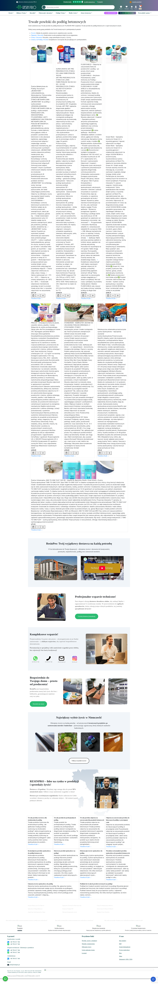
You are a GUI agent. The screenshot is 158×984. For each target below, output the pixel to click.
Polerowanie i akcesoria (45, 13)
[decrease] (38, 295)
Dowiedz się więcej (38, 704)
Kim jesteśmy (122, 940)
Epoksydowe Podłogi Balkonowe (35, 908)
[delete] (33, 295)
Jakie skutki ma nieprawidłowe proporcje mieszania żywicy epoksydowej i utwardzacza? (74, 920)
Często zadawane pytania (88, 950)
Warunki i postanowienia (88, 944)
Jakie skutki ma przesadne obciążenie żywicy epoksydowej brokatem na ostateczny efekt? (123, 920)
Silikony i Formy (21, 13)
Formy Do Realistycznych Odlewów (105, 905)
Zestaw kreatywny (86, 13)
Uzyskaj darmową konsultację (86, 616)
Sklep (120, 956)
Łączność (84, 953)
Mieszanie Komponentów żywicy (69, 912)
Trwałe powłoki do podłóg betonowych (57, 22)
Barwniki (32, 13)
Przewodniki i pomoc (144, 13)
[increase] (43, 295)
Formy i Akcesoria (36, 37)
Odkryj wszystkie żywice (79, 760)
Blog (120, 953)
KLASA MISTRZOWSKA (127, 13)
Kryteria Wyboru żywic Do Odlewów (36, 905)
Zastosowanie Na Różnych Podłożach (105, 908)
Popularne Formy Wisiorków (103, 912)
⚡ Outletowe (111, 13)
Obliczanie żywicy (86, 947)
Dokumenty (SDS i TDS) (125, 959)
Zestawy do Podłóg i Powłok (39, 39)
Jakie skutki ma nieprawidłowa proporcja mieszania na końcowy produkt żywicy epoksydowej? (26, 920)
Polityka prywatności (11, 975)
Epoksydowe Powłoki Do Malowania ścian (71, 905)
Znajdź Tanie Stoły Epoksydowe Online (36, 912)
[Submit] (44, 7)
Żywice (10, 13)
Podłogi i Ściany (60, 13)
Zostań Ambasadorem (124, 947)
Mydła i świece (73, 13)
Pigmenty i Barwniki (37, 35)
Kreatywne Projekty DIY (67, 908)
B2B (120, 944)
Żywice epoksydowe (124, 950)
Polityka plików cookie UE (34, 975)
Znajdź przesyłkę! (137, 2)
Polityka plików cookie (22, 975)
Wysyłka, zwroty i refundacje (89, 940)
